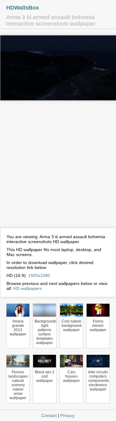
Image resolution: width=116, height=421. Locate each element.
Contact (49, 415)
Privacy (67, 415)
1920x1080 (39, 275)
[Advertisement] (58, 167)
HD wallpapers (27, 288)
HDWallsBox (22, 8)
